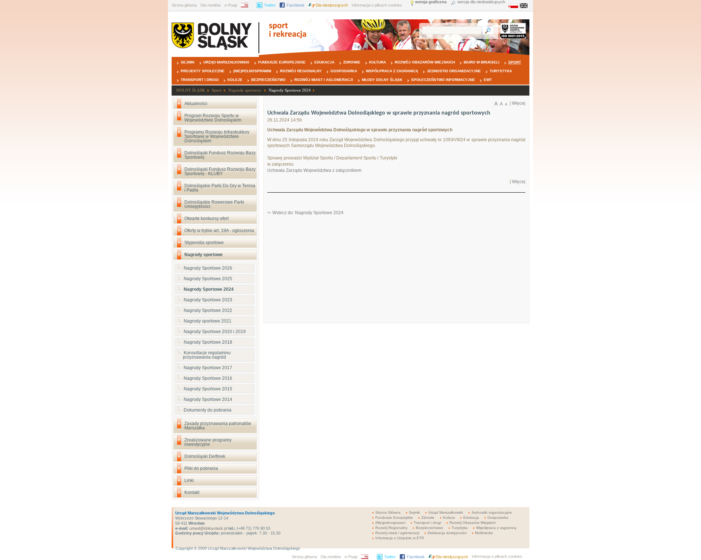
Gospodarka (343, 71)
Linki (189, 480)
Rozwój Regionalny (301, 71)
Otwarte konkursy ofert (206, 218)
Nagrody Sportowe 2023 (208, 299)
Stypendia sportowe (204, 242)
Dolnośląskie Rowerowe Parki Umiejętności (214, 204)
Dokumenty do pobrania (207, 410)
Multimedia (484, 533)
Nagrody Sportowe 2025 (208, 278)
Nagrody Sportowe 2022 (208, 310)
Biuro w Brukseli (481, 62)
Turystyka (501, 71)
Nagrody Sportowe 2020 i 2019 (215, 331)
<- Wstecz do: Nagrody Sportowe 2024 (305, 212)
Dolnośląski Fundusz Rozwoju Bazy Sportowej (220, 155)
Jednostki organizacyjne (454, 71)
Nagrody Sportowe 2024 (290, 90)
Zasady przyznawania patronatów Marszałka (217, 425)
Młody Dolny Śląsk (382, 80)
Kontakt (191, 492)
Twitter (270, 5)
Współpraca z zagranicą (392, 71)
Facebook (295, 5)
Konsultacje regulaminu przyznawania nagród (207, 355)
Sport (514, 62)
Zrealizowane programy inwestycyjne (207, 442)
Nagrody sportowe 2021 (207, 321)
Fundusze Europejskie (282, 62)
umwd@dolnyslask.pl (207, 528)
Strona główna (184, 5)
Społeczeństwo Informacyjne (443, 80)
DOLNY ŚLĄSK (190, 90)
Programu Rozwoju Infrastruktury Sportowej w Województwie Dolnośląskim (216, 136)
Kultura (377, 62)
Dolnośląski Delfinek (204, 456)
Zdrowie (351, 62)
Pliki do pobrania (201, 468)
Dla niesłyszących (331, 5)
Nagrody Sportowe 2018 (208, 342)
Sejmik (188, 62)
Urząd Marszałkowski (226, 62)
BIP (247, 5)
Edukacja (324, 62)
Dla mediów (210, 5)
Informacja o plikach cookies (377, 5)
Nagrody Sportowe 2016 (208, 378)
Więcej (518, 103)
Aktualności (195, 103)
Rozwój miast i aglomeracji (323, 80)
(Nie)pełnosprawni (252, 71)
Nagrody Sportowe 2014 (208, 399)
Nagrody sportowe (245, 90)
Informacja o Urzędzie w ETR (399, 538)
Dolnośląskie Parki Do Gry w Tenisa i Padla (219, 188)
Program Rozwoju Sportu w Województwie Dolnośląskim (212, 118)
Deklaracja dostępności (447, 533)
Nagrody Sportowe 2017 (208, 367)
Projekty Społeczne (203, 71)
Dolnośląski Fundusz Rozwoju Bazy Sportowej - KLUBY (220, 171)
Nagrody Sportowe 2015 (208, 388)
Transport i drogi (200, 80)
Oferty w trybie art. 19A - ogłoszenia (219, 230)
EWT (488, 80)
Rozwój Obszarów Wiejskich (425, 62)
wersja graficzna (431, 2)
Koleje (234, 80)
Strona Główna (388, 512)
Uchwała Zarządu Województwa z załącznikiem (314, 170)
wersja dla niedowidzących (481, 2)
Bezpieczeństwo (268, 80)
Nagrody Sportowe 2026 (208, 268)
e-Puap (231, 5)
